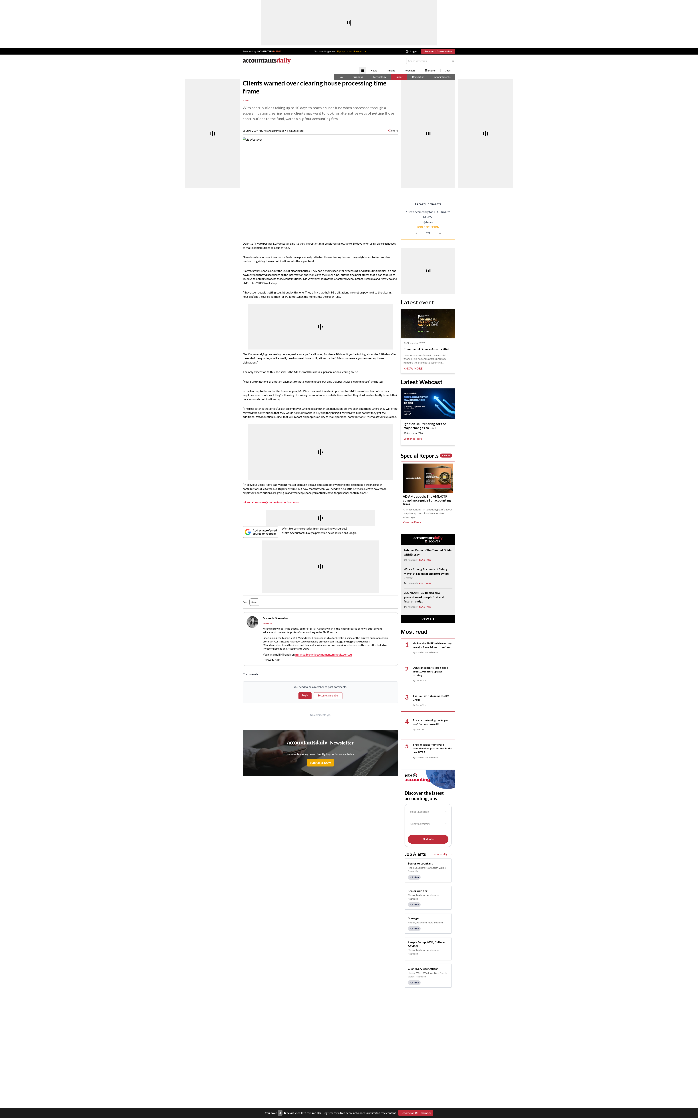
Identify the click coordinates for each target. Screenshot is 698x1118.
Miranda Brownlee (274, 130)
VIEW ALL (428, 619)
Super (399, 77)
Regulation (418, 77)
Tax (341, 77)
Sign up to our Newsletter (351, 51)
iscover (432, 70)
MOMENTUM (269, 51)
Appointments (442, 77)
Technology (379, 77)
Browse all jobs (442, 854)
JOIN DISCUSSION (428, 227)
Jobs (448, 70)
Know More (271, 660)
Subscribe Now (320, 762)
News (374, 70)
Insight (391, 70)
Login (413, 51)
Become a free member (438, 51)
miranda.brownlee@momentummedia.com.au (323, 654)
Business (358, 77)
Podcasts (410, 70)
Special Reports (425, 455)
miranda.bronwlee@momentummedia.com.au (271, 502)
